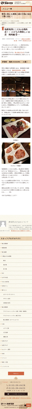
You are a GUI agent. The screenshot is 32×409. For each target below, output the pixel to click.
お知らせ (3, 398)
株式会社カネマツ (9, 3)
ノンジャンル (5, 366)
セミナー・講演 (6, 349)
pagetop (16, 379)
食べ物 (15, 40)
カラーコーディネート (9, 294)
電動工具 (5, 336)
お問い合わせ (15, 398)
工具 (3, 324)
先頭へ (28, 405)
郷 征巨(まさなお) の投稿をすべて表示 (21, 230)
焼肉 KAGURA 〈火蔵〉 (19, 70)
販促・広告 (5, 362)
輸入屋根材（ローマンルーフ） (11, 319)
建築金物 (4, 247)
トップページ (5, 21)
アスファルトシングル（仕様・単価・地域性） (15, 311)
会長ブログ (5, 345)
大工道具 (5, 332)
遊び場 (5, 264)
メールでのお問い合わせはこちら (16, 394)
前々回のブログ (19, 52)
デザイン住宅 (6, 298)
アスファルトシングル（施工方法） (12, 315)
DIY (3, 273)
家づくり (4, 290)
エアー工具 (6, 328)
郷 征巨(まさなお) (27, 40)
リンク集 (9, 398)
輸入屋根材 (5, 243)
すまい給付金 (5, 281)
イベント (4, 358)
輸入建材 (4, 252)
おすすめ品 (5, 277)
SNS (3, 353)
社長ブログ (5, 341)
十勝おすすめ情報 (15, 21)
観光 (4, 260)
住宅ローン (5, 286)
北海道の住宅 (6, 303)
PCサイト (16, 373)
